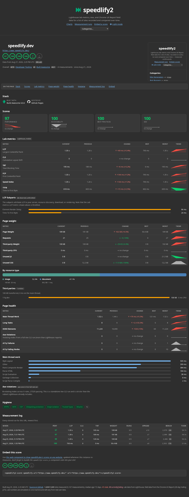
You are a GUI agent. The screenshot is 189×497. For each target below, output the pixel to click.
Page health (68, 86)
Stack (18, 86)
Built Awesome (43, 67)
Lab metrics (39, 86)
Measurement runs (83, 24)
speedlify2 (98, 10)
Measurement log (97, 86)
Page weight (53, 86)
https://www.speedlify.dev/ (16, 51)
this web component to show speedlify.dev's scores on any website (34, 457)
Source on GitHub (36, 487)
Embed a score (101, 24)
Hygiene (81, 86)
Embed (112, 86)
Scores (27, 86)
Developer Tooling (24, 67)
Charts (69, 24)
